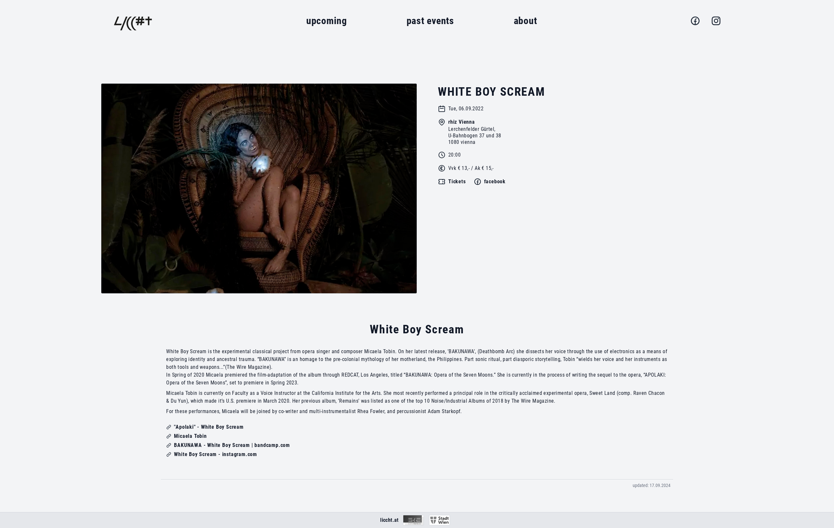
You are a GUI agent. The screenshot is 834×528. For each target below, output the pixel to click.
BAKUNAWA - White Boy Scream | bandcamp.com (232, 445)
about (525, 20)
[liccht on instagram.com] (716, 20)
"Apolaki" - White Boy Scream (208, 427)
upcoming (326, 20)
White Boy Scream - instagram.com (215, 454)
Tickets (457, 181)
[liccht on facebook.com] (695, 20)
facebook (495, 181)
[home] (133, 21)
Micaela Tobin (190, 436)
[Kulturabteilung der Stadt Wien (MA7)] (439, 520)
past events (430, 20)
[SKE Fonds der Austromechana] (413, 520)
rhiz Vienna (461, 122)
